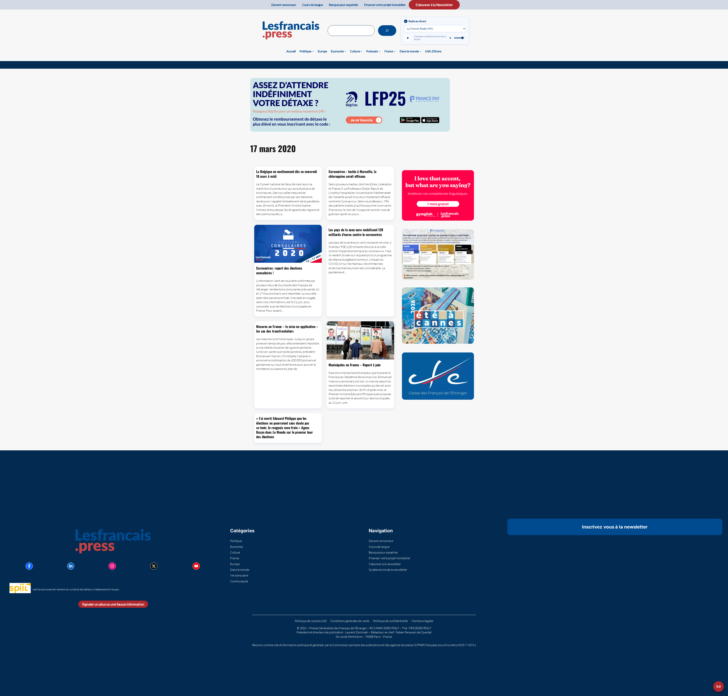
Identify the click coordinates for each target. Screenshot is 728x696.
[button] (718, 686)
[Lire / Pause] (408, 38)
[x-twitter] (153, 566)
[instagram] (112, 566)
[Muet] (451, 38)
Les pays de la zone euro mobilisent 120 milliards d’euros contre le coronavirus (356, 232)
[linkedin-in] (70, 566)
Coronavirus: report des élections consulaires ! (279, 270)
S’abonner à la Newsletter (434, 5)
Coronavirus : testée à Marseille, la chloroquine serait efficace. (352, 174)
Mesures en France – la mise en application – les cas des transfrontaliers (287, 328)
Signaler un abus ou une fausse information (113, 604)
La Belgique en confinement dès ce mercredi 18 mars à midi (286, 174)
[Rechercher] (387, 30)
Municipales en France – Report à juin (354, 365)
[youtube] (196, 566)
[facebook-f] (29, 566)
